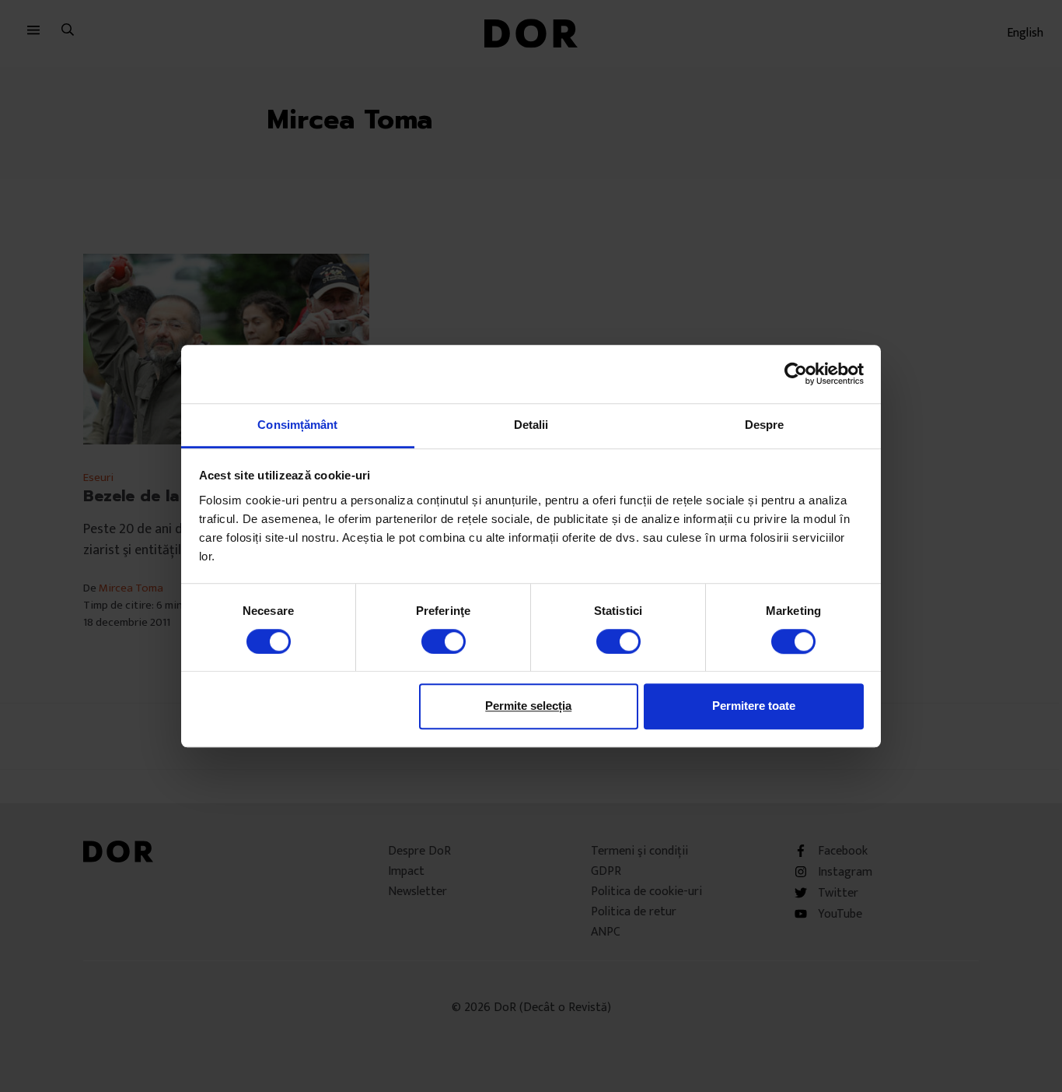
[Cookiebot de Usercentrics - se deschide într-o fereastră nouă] (796, 373)
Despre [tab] (764, 424)
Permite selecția (528, 705)
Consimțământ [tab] (297, 424)
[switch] (443, 641)
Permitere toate (753, 705)
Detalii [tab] (531, 424)
